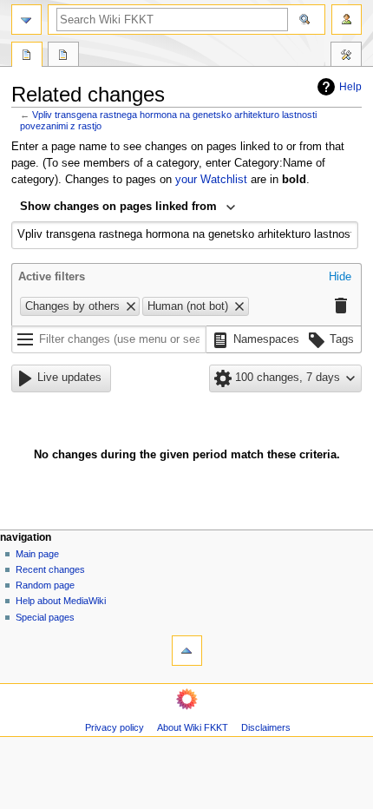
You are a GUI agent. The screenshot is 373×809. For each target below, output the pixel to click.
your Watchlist (211, 180)
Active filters (51, 277)
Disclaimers (266, 727)
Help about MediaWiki (61, 600)
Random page (45, 585)
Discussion (63, 56)
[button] (340, 278)
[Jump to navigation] (26, 19)
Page (27, 56)
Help (350, 87)
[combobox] (128, 208)
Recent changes (50, 569)
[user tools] (346, 19)
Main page (37, 554)
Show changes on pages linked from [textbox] (118, 207)
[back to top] (187, 650)
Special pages (45, 617)
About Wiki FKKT (192, 727)
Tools (346, 56)
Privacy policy (114, 727)
